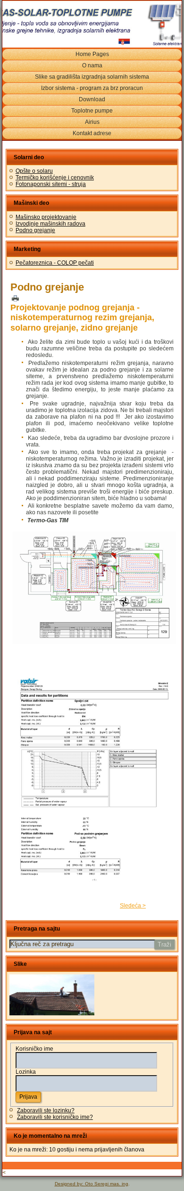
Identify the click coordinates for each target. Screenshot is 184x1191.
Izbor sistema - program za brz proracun (92, 88)
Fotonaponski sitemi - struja (51, 184)
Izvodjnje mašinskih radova (50, 223)
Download (92, 99)
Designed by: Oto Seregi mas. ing (91, 1183)
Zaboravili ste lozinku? (46, 1110)
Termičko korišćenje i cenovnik (55, 177)
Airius (92, 122)
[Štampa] (15, 297)
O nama (92, 65)
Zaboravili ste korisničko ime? (55, 1117)
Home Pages (92, 54)
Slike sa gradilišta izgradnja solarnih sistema (92, 76)
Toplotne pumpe (92, 110)
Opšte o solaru (34, 171)
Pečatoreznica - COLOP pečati (55, 262)
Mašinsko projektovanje (46, 217)
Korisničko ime (34, 1048)
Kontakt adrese (92, 133)
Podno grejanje (35, 230)
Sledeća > (133, 905)
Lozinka (26, 1072)
